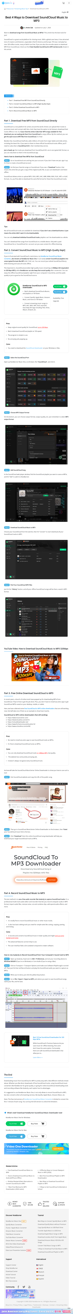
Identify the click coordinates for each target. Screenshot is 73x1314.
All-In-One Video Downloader (15, 1244)
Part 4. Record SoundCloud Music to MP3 (23, 111)
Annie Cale (29, 28)
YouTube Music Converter (14, 1237)
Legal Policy (28, 1305)
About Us (9, 1305)
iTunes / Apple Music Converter (16, 1228)
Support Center (11, 1265)
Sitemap (45, 1305)
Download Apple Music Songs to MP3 (50, 1234)
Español (41, 1279)
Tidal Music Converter (13, 1234)
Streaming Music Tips (21, 9)
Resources (10, 9)
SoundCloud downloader (34, 348)
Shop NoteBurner (12, 1268)
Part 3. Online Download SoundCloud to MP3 (24, 107)
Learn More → (37, 1057)
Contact (52, 1305)
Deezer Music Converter (14, 1241)
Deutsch (41, 1272)
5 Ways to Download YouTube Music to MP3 (52, 1249)
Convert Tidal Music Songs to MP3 (49, 1246)
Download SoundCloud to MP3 (39, 9)
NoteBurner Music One (13, 1221)
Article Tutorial (11, 1275)
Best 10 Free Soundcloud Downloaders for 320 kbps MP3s (48, 1038)
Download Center (12, 1271)
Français (41, 1275)
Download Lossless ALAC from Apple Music (52, 1237)
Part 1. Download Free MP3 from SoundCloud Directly (27, 100)
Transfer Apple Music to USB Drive (49, 1231)
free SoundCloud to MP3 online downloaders (39, 708)
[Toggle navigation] (69, 2)
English (40, 1265)
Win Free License (11, 1281)
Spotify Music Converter (14, 1225)
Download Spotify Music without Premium (52, 1224)
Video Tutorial (10, 1278)
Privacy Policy (17, 1305)
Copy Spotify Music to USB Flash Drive (50, 1227)
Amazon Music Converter (14, 1231)
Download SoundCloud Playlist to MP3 (50, 1252)
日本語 (40, 1268)
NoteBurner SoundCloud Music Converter (38, 1099)
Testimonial (37, 1305)
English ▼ (65, 12)
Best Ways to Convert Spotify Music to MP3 (52, 1221)
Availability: (57, 298)
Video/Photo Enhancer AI (14, 1247)
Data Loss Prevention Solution (16, 1250)
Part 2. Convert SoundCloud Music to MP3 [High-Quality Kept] (29, 104)
